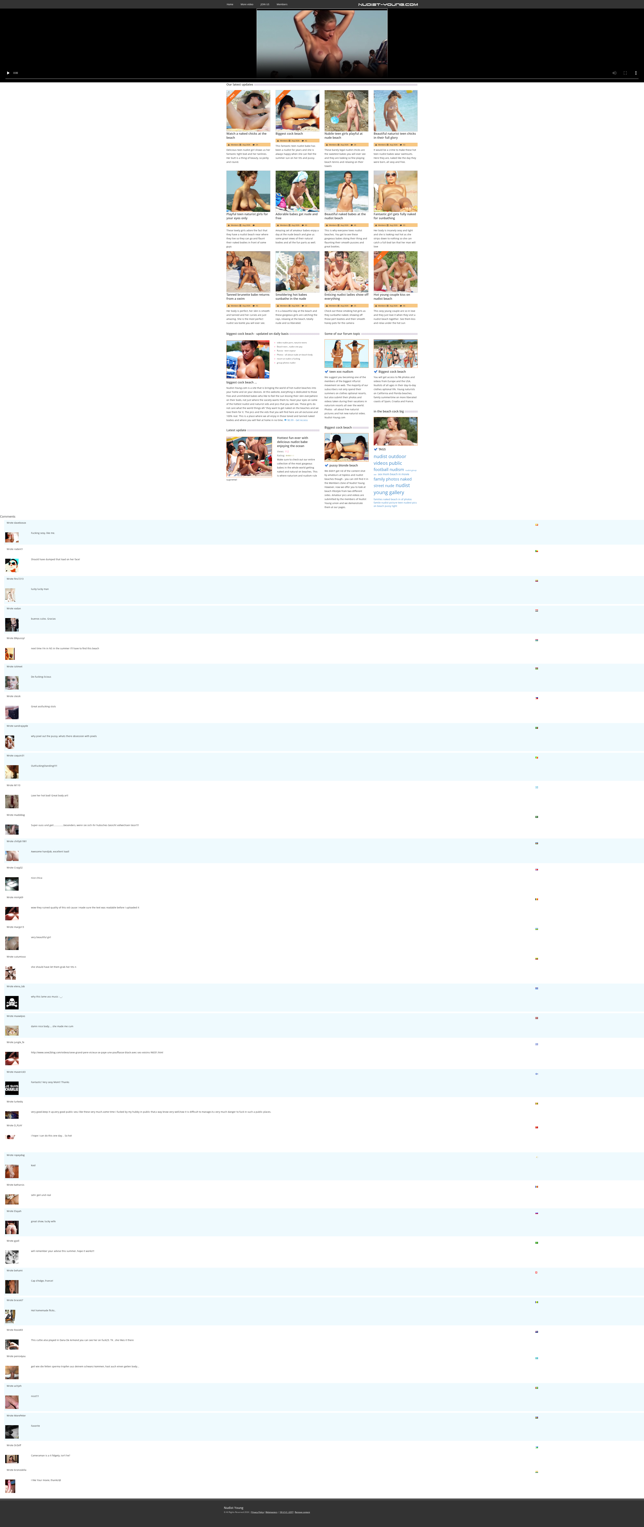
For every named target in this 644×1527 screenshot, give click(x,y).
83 (404, 225)
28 (355, 145)
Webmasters (271, 1512)
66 (404, 306)
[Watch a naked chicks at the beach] (248, 110)
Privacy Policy (257, 1512)
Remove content (302, 1512)
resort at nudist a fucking (288, 358)
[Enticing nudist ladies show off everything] (347, 272)
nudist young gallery (392, 489)
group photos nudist (286, 362)
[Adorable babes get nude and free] (298, 191)
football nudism (389, 469)
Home (230, 4)
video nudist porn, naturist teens (292, 342)
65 (306, 225)
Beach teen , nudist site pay (289, 346)
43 (257, 306)
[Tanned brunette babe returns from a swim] (248, 272)
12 (306, 306)
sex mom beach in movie (393, 474)
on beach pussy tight (385, 506)
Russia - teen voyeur (286, 350)
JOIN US (265, 4)
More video (247, 4)
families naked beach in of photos (393, 499)
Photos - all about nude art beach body (295, 354)
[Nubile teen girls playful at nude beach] (347, 110)
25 (355, 306)
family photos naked (393, 479)
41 (306, 141)
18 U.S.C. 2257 (286, 1512)
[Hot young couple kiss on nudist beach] (396, 272)
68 (355, 225)
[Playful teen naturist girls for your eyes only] (248, 191)
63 (404, 145)
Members (282, 4)
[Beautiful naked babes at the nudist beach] (347, 191)
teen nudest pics (407, 502)
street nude (384, 485)
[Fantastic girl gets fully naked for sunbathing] (396, 191)
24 (257, 145)
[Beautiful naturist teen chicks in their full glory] (396, 110)
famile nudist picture (386, 502)
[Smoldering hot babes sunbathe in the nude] (298, 272)
